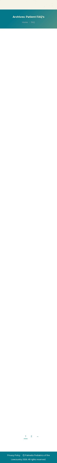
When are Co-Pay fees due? (27, 158)
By (15, 56)
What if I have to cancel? (25, 270)
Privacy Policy (13, 455)
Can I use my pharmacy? (25, 328)
